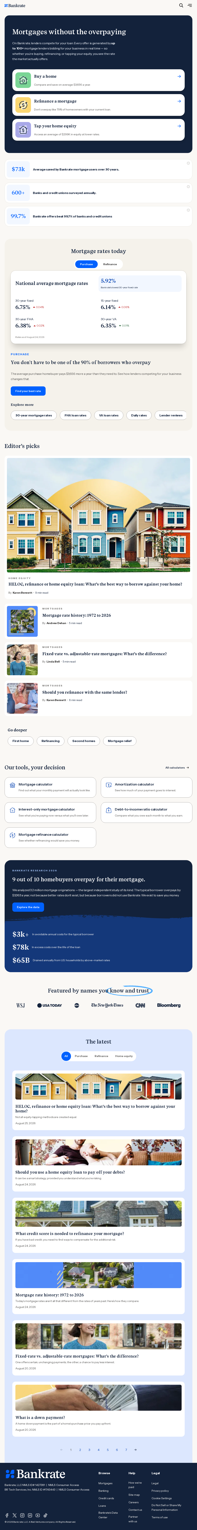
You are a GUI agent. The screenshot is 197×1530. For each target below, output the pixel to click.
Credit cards (106, 1498)
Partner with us (133, 1519)
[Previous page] (61, 1450)
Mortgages (105, 1483)
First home (21, 741)
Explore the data (28, 907)
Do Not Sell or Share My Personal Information (166, 1507)
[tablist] (98, 264)
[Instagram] (22, 1515)
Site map (134, 1495)
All (66, 1056)
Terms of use (160, 1517)
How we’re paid (135, 1485)
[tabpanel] (98, 333)
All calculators (175, 767)
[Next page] (135, 1450)
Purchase (81, 1056)
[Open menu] (189, 5)
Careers (134, 1502)
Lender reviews (171, 415)
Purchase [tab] (86, 264)
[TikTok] (45, 1515)
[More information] (188, 163)
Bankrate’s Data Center (108, 1515)
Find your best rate (28, 391)
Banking (103, 1490)
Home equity (124, 1056)
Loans (102, 1505)
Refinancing (51, 741)
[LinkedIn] (30, 1515)
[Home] (17, 5)
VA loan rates (109, 415)
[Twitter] (14, 1515)
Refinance (101, 1056)
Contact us (135, 1510)
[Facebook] (7, 1515)
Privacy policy (160, 1490)
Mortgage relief (120, 741)
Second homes (83, 741)
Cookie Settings (162, 1498)
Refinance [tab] (110, 264)
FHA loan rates (75, 415)
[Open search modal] (181, 5)
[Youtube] (37, 1515)
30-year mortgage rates (34, 415)
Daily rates (139, 415)
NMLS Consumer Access (63, 1485)
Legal (155, 1483)
